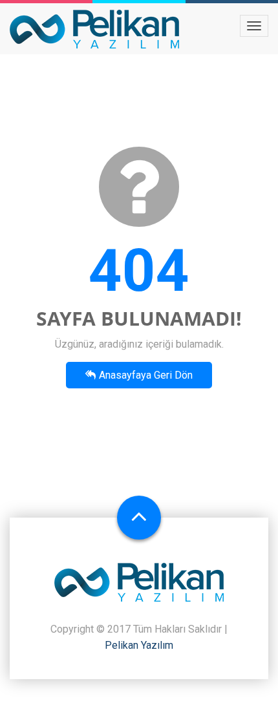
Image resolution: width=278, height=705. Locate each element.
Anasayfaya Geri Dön (146, 375)
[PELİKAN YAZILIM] (94, 29)
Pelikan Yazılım (139, 645)
